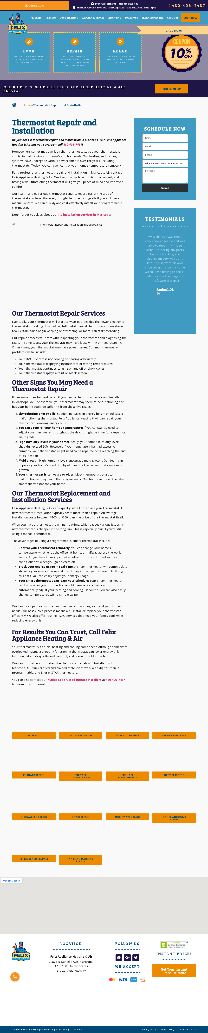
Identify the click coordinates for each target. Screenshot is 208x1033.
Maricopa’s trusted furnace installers (74, 680)
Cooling (36, 17)
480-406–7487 (72, 144)
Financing (114, 17)
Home (27, 105)
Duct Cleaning (69, 17)
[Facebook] (119, 957)
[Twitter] (135, 957)
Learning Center (152, 17)
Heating (51, 17)
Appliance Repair (93, 17)
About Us (172, 17)
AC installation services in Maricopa (84, 214)
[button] (143, 278)
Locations (131, 17)
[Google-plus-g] (127, 957)
